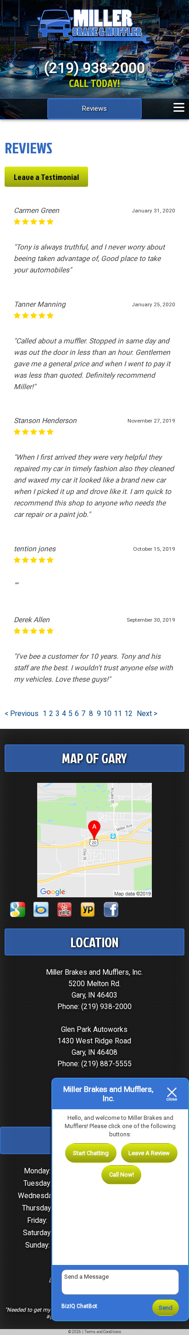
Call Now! (121, 1174)
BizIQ (68, 1306)
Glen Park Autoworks (94, 1030)
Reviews (94, 108)
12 (128, 714)
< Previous (22, 714)
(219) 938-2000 (106, 1007)
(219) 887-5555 (106, 1064)
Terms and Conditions (102, 1332)
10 (107, 714)
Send (165, 1307)
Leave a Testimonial (46, 176)
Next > (147, 714)
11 (118, 714)
